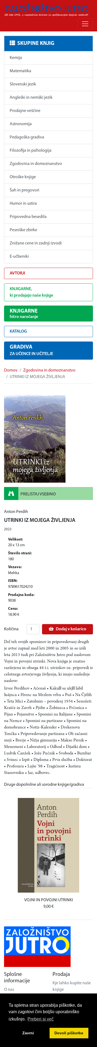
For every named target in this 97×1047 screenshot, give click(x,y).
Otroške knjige (23, 177)
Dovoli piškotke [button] (68, 1033)
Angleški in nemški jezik (31, 97)
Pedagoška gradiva (27, 137)
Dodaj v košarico (71, 629)
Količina (11, 629)
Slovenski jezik (23, 84)
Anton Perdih (16, 512)
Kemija (16, 58)
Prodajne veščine (25, 111)
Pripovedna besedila (28, 217)
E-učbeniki (19, 256)
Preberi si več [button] (40, 1019)
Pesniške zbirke (23, 230)
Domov (11, 370)
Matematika (20, 71)
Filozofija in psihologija (30, 150)
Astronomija (21, 124)
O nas (9, 990)
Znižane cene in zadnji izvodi (36, 243)
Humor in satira (23, 203)
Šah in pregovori (24, 190)
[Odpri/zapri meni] (85, 23)
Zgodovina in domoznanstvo (36, 164)
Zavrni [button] (28, 1033)
